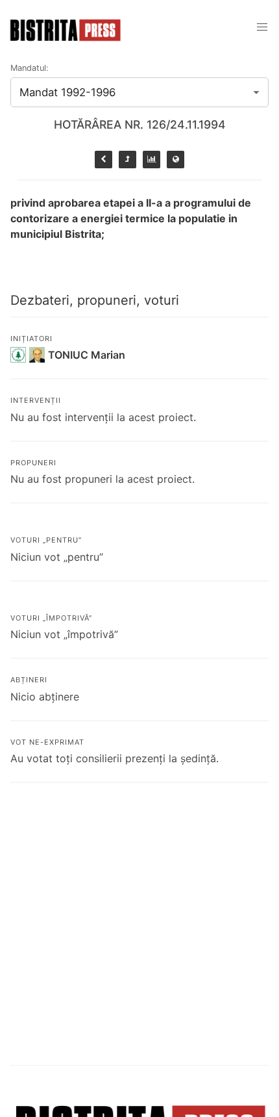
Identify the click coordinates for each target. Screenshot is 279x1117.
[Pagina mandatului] (151, 159)
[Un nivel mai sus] (127, 159)
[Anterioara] (103, 159)
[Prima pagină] (175, 159)
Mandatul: (29, 68)
